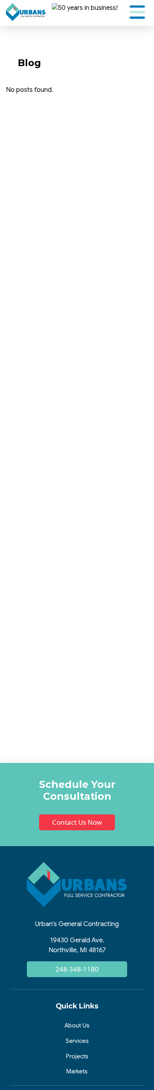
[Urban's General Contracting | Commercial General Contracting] (25, 12)
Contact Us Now (77, 822)
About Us (77, 1025)
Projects (77, 1056)
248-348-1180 (77, 969)
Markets (77, 1071)
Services (77, 1040)
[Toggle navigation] (137, 12)
